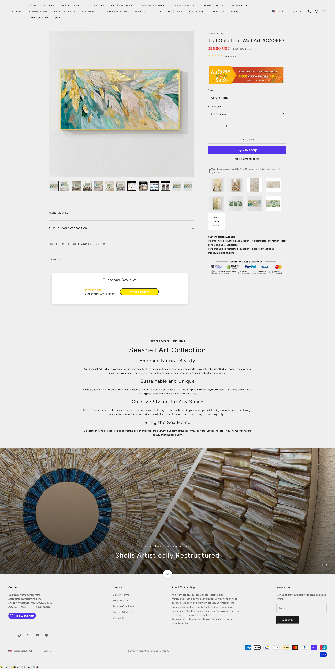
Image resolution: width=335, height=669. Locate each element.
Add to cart (247, 139)
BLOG (234, 11)
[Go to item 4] (87, 186)
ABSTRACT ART (71, 5)
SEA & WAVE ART (184, 5)
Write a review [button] (139, 291)
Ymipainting (215, 33)
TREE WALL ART (117, 11)
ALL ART (48, 5)
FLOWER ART (240, 5)
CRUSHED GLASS (122, 5)
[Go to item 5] (98, 186)
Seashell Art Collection (167, 350)
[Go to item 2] (65, 186)
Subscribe (287, 619)
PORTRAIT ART (37, 11)
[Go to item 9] (143, 186)
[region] (167, 511)
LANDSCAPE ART (214, 5)
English (294, 11)
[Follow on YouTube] (37, 635)
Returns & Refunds (123, 612)
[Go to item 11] (165, 186)
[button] (216, 56)
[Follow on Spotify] (46, 635)
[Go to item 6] (109, 186)
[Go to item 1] (54, 186)
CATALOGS (196, 11)
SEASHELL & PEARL (153, 5)
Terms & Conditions (123, 606)
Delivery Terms (121, 594)
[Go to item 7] (121, 186)
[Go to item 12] (176, 186)
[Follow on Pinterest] (28, 635)
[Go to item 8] (132, 186)
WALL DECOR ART (170, 11)
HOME (32, 5)
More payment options (247, 158)
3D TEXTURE (96, 5)
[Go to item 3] (76, 186)
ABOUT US (217, 11)
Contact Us (119, 618)
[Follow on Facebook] (10, 635)
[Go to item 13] (188, 186)
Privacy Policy (120, 600)
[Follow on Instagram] (19, 635)
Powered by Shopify (159, 651)
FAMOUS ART (143, 11)
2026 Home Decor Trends (44, 17)
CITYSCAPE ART (64, 11)
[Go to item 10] (154, 186)
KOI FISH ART (91, 11)
